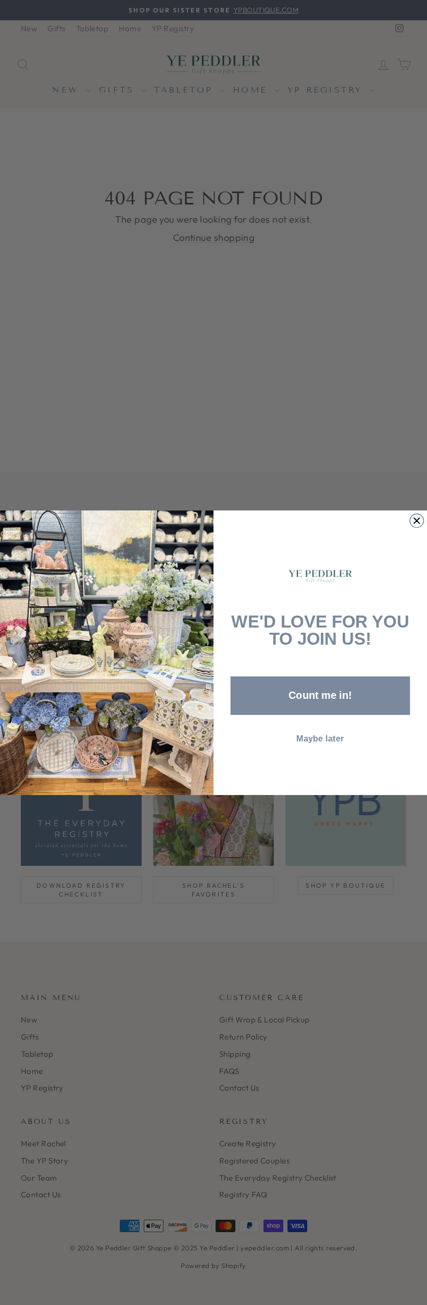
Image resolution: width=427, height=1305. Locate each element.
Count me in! (319, 695)
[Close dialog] (416, 520)
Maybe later (320, 738)
